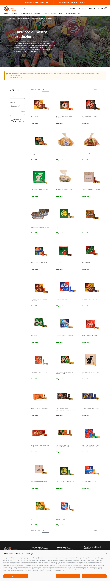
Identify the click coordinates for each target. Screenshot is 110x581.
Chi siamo (72, 8)
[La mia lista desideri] (102, 8)
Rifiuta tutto (68, 576)
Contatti (92, 8)
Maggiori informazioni (16, 576)
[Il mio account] (99, 8)
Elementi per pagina (35, 89)
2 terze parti (11, 557)
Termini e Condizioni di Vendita (92, 547)
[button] (106, 553)
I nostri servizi (82, 8)
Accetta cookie (94, 576)
